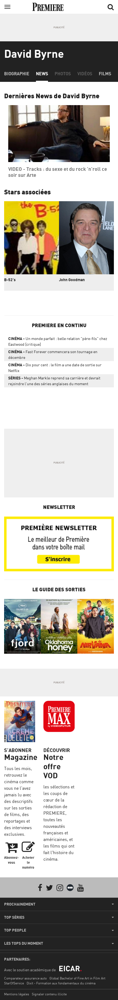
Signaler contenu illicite (49, 994)
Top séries (14, 917)
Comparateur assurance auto (25, 978)
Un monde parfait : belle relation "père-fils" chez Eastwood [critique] (57, 341)
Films (105, 73)
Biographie (16, 73)
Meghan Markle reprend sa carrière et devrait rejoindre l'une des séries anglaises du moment (54, 381)
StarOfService (14, 983)
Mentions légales (16, 994)
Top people (15, 930)
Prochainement (19, 904)
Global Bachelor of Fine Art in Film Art (77, 978)
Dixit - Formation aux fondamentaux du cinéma (61, 983)
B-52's (10, 279)
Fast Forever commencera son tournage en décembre (52, 354)
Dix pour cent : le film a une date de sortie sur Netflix (55, 367)
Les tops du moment (23, 943)
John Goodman (72, 279)
